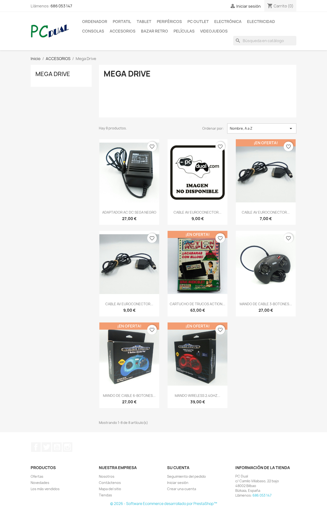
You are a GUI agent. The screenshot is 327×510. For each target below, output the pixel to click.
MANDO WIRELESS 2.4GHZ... (197, 395)
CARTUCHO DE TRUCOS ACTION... (197, 304)
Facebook (36, 447)
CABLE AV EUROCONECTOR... (197, 212)
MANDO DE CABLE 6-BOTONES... (129, 395)
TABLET (144, 21)
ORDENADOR (94, 21)
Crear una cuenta (181, 489)
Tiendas (105, 495)
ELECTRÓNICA (228, 21)
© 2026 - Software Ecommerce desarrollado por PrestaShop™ (163, 503)
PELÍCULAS (184, 31)
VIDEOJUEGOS (214, 31)
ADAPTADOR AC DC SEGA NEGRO (129, 212)
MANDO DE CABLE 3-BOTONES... (266, 304)
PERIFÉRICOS (169, 21)
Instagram (67, 447)
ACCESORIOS (122, 31)
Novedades (40, 482)
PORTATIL (122, 21)
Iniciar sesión (177, 482)
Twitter (46, 447)
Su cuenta (178, 467)
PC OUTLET (198, 21)
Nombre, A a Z (262, 128)
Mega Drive (52, 74)
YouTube (57, 447)
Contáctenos (110, 482)
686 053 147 (61, 6)
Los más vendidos (45, 489)
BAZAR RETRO (154, 31)
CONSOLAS (93, 31)
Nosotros (106, 476)
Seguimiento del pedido (186, 476)
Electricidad (261, 21)
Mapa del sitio (110, 489)
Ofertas (37, 476)
